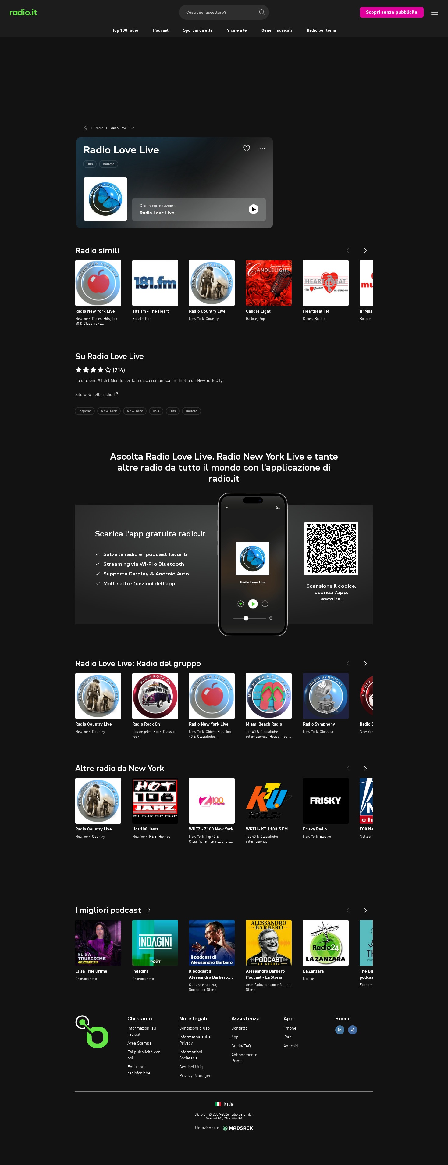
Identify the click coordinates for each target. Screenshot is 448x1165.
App (235, 1037)
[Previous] (347, 248)
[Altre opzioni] (262, 148)
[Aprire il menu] (434, 12)
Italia (227, 1104)
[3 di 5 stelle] (93, 370)
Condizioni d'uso (194, 1028)
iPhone (289, 1028)
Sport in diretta (197, 30)
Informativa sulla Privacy (195, 1040)
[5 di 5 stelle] (108, 370)
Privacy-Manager (195, 1076)
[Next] (365, 248)
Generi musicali (276, 30)
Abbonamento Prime (244, 1058)
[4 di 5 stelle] (100, 370)
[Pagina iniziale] (85, 128)
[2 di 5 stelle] (86, 370)
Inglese (84, 411)
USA (156, 411)
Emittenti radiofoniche (138, 1070)
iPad (287, 1037)
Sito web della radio (93, 395)
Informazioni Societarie (190, 1055)
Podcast (161, 30)
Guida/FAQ (241, 1046)
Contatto (239, 1028)
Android (290, 1046)
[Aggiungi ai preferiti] (246, 148)
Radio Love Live (157, 213)
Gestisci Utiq (191, 1067)
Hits (90, 164)
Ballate (109, 164)
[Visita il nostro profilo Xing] (352, 1030)
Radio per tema (321, 30)
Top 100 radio (125, 30)
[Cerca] (261, 12)
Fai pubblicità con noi (144, 1055)
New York (109, 411)
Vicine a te (237, 30)
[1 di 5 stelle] (78, 370)
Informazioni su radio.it (141, 1031)
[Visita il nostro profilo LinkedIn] (339, 1030)
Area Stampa (139, 1043)
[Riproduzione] (253, 209)
